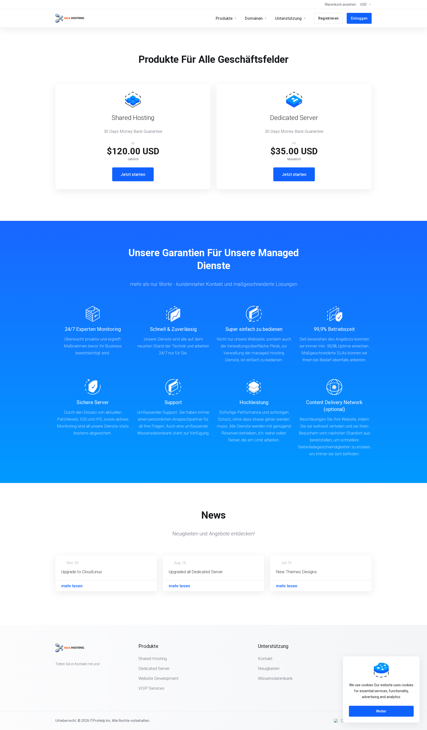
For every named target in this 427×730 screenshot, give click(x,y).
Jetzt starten (133, 174)
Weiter (381, 711)
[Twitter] (63, 673)
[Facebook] (55, 673)
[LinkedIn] (71, 673)
